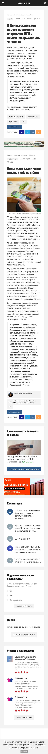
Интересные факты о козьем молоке (23, 627)
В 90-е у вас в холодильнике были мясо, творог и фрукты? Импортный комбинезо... (27, 514)
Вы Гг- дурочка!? (22, 539)
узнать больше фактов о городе (24, 634)
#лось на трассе (33, 116)
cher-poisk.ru (24, 3)
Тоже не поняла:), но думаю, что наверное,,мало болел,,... (28, 560)
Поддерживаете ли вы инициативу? (20, 577)
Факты (11, 620)
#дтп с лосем (13, 122)
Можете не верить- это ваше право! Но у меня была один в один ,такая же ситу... (27, 528)
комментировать (14, 127)
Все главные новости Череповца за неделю (24, 469)
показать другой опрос (24, 606)
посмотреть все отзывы (24, 717)
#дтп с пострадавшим (16, 116)
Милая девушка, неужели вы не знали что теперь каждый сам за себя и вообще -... (27, 550)
